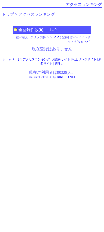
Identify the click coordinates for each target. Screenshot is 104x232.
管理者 (59, 63)
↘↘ (49, 37)
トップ (8, 14)
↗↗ (56, 37)
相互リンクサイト (84, 59)
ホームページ (12, 59)
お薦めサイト (61, 59)
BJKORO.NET (66, 77)
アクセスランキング (36, 59)
